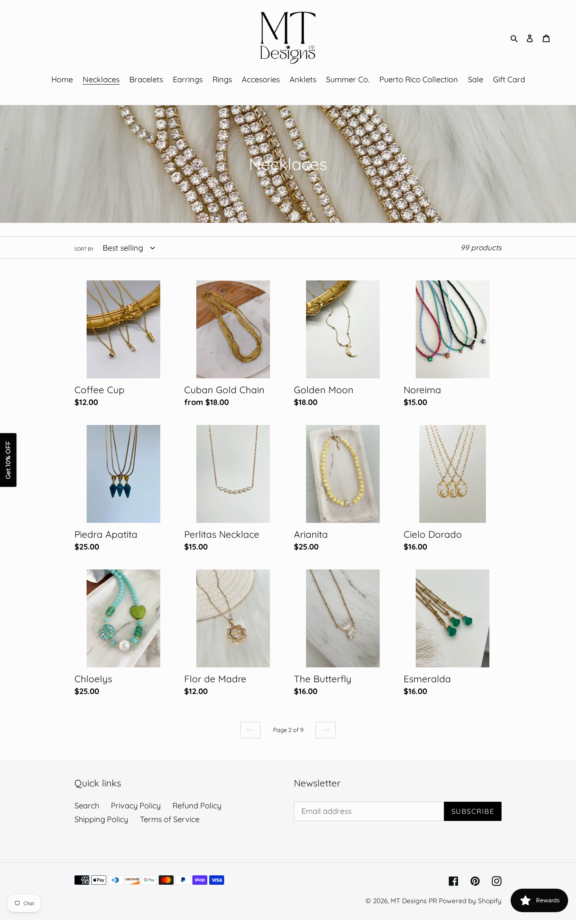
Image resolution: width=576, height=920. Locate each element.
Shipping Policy (101, 819)
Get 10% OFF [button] (8, 460)
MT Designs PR (414, 901)
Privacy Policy (136, 805)
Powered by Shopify (470, 901)
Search (86, 805)
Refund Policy (196, 805)
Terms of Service (169, 819)
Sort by (84, 249)
